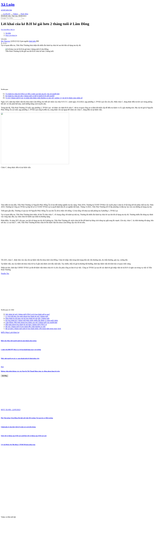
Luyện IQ (6, 14)
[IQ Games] (2, 14)
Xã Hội (8, 33)
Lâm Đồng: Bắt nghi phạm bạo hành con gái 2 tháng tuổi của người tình (31, 322)
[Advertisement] (69, 70)
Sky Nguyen (5, 41)
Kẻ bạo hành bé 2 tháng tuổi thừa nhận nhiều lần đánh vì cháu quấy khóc (31, 320)
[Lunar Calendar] (19, 14)
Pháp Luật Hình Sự (11, 35)
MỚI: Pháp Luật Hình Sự (10, 332)
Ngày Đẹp (24, 14)
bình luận (32, 41)
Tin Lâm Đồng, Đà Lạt (8, 29)
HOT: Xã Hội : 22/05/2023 (10, 410)
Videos (15, 14)
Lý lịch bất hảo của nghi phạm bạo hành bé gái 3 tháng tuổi (26, 316)
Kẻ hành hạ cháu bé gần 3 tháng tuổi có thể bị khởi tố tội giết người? (30, 96)
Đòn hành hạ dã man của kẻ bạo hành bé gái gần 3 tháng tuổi (27, 318)
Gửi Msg (4, 376)
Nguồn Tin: (5, 273)
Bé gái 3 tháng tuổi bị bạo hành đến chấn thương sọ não (25, 327)
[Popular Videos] (11, 14)
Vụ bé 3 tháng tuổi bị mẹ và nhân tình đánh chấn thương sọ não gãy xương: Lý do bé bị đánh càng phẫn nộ (43, 98)
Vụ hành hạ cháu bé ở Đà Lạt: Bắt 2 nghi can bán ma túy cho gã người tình (32, 94)
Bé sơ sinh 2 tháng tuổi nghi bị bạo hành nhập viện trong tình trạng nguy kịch (33, 329)
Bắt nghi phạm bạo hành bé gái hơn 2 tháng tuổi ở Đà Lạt (26, 324)
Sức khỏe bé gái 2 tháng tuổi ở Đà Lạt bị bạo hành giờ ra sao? (27, 314)
